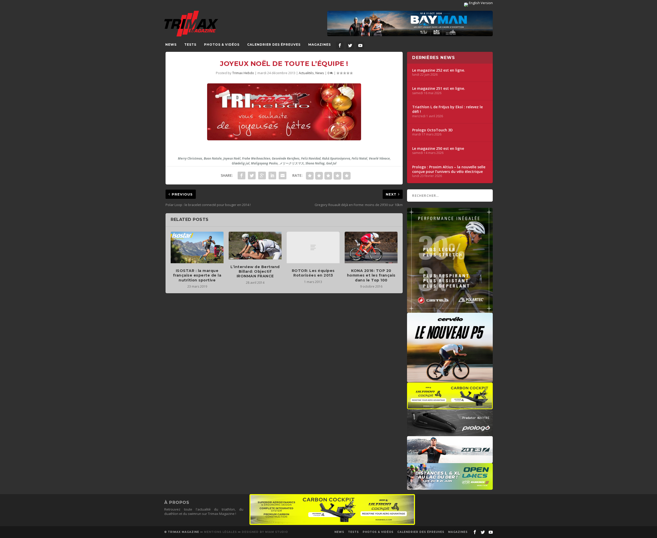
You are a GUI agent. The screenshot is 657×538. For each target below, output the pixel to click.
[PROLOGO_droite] (450, 433)
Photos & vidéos (221, 44)
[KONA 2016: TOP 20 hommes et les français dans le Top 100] (371, 247)
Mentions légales (220, 532)
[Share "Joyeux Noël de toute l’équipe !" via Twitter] (252, 175)
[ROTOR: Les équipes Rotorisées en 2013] (313, 247)
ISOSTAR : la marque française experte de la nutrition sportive (197, 275)
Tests (190, 44)
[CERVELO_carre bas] (450, 379)
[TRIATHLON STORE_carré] (450, 310)
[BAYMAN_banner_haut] (410, 23)
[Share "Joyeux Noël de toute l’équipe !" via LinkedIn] (272, 175)
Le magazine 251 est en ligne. (438, 88)
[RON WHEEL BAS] (332, 523)
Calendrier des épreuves (274, 44)
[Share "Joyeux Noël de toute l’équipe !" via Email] (282, 175)
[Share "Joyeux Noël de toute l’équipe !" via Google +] (262, 175)
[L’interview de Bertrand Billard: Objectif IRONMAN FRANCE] (255, 245)
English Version (480, 3)
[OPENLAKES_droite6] (450, 487)
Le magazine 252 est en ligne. (438, 70)
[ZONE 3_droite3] (450, 460)
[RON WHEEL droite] (450, 406)
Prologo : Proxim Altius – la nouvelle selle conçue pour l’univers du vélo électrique (448, 169)
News (171, 44)
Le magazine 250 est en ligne (438, 148)
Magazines (319, 44)
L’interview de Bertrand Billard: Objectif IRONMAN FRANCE (255, 271)
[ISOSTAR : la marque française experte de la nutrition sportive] (197, 247)
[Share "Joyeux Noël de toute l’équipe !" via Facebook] (241, 175)
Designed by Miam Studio (265, 532)
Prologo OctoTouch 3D (432, 130)
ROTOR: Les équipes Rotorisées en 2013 (313, 273)
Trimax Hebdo (243, 73)
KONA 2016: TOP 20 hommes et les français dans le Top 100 (371, 275)
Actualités (306, 73)
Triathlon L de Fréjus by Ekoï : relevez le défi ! (447, 109)
